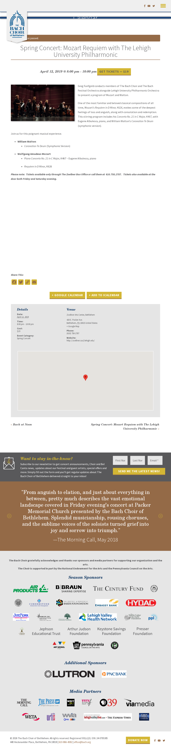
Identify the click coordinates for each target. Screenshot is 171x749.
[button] (163, 5)
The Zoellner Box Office (74, 174)
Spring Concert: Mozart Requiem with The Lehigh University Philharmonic (125, 426)
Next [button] (161, 516)
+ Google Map (73, 326)
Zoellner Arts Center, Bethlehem (81, 314)
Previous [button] (10, 516)
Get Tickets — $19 (114, 71)
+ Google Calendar (67, 295)
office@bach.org (82, 742)
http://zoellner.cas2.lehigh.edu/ (81, 340)
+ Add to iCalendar (104, 295)
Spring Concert (23, 338)
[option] (85, 516)
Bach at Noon (21, 424)
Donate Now (138, 740)
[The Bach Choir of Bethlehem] (18, 23)
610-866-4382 (65, 742)
